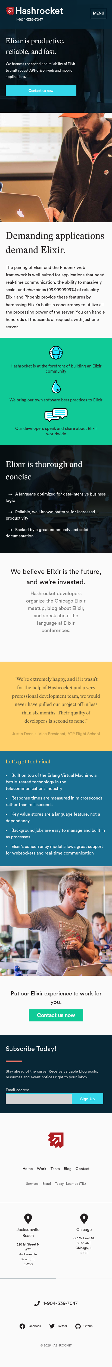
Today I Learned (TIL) (70, 1183)
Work (41, 1169)
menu (98, 13)
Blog (67, 1169)
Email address (17, 1090)
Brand (46, 1183)
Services (32, 1183)
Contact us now (41, 90)
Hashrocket (40, 11)
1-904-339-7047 (29, 20)
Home (28, 1169)
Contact (82, 1169)
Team (55, 1169)
